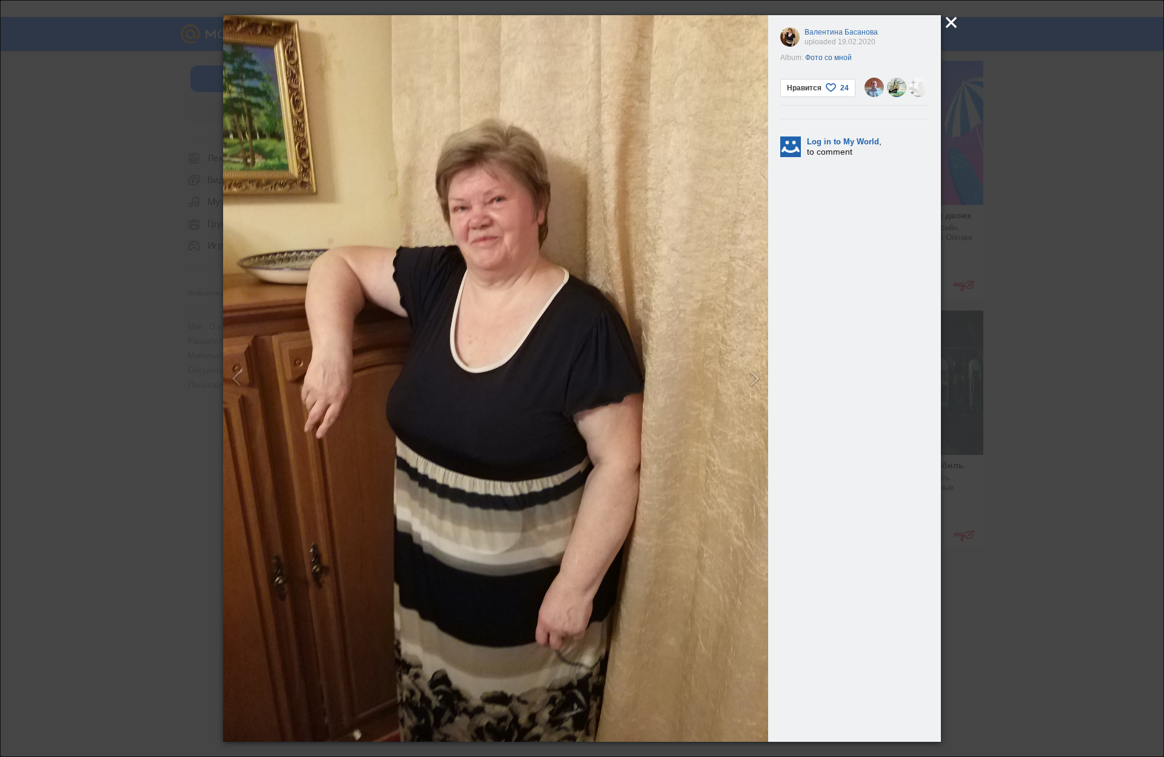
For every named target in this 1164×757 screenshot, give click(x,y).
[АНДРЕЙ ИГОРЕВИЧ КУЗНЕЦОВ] (874, 87)
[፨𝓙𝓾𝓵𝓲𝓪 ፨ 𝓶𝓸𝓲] (919, 87)
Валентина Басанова (841, 32)
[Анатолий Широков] (896, 87)
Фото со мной (828, 57)
